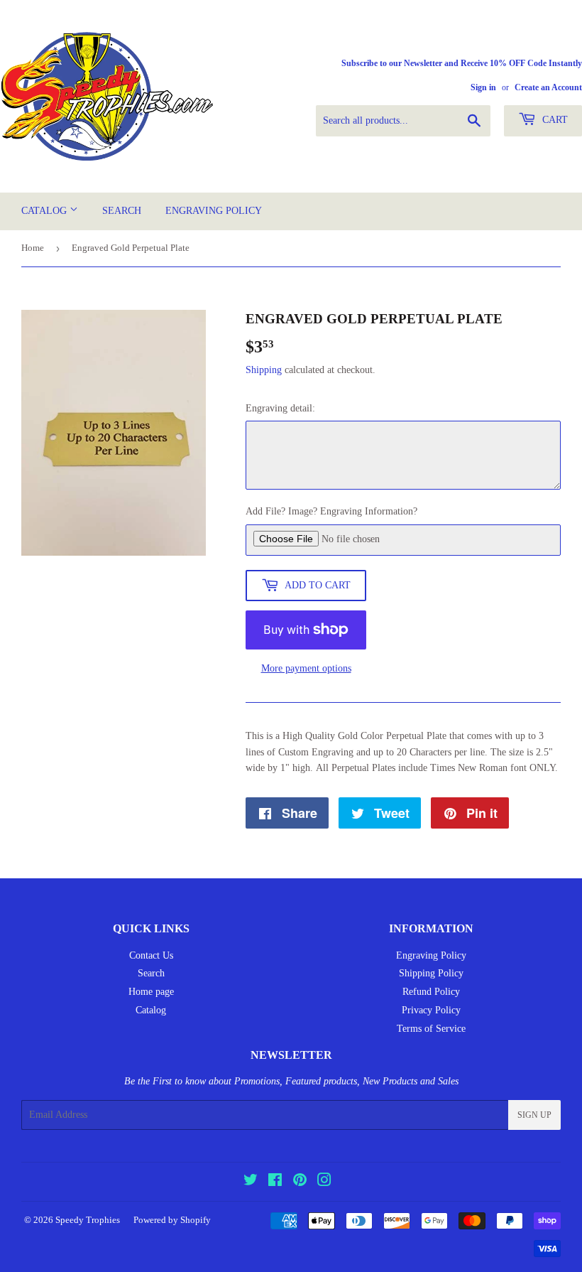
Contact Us (151, 955)
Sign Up (534, 1115)
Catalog (45, 210)
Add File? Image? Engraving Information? (331, 511)
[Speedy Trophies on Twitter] (250, 1182)
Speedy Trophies (87, 1219)
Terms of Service (431, 1028)
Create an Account (548, 87)
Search (121, 210)
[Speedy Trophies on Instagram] (324, 1182)
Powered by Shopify (172, 1219)
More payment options (306, 668)
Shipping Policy (431, 973)
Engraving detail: (280, 408)
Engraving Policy (213, 210)
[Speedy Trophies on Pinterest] (299, 1182)
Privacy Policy (431, 1010)
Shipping (264, 370)
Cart (553, 119)
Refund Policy (431, 991)
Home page (151, 991)
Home (32, 247)
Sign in (483, 87)
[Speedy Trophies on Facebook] (275, 1182)
